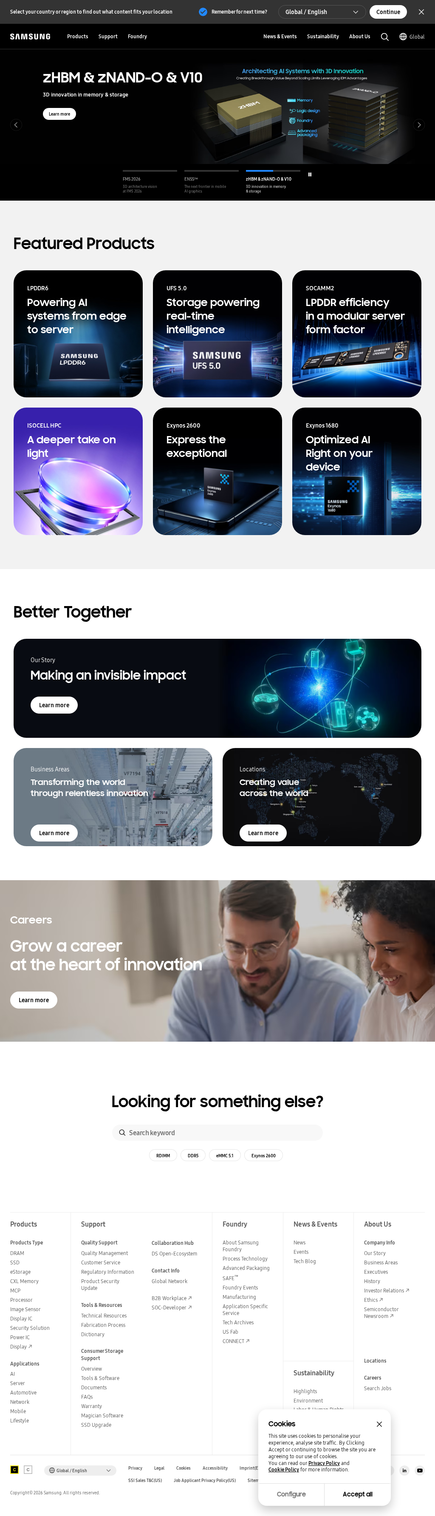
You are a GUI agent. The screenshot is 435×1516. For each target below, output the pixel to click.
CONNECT (233, 1341)
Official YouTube (420, 1470)
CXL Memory (24, 1281)
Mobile (18, 1411)
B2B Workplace (169, 1298)
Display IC (21, 1318)
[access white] (28, 1469)
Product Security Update (100, 1285)
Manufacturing (239, 1297)
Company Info (379, 1242)
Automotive (23, 1392)
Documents (94, 1387)
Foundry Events (240, 1287)
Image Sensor (25, 1309)
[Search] (122, 1132)
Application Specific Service (245, 1310)
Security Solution (30, 1328)
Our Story (375, 1253)
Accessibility (215, 1468)
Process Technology (245, 1258)
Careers (372, 1377)
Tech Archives (238, 1322)
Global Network (169, 1281)
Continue (388, 12)
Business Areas (381, 1262)
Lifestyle (19, 1420)
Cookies (183, 1468)
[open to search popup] (385, 37)
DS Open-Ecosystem (174, 1253)
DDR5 (193, 1156)
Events (301, 1251)
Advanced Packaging (246, 1268)
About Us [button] (359, 36)
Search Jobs (377, 1388)
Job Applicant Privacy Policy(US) (205, 1480)
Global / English (306, 12)
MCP (15, 1290)
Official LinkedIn (404, 1470)
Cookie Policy (283, 1469)
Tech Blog (305, 1261)
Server (17, 1383)
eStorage (20, 1271)
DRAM (17, 1253)
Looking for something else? (218, 1102)
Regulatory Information (107, 1271)
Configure (291, 1494)
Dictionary (93, 1334)
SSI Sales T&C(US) (145, 1480)
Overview (91, 1368)
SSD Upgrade (96, 1424)
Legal (159, 1468)
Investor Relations (384, 1290)
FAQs (87, 1396)
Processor (21, 1299)
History (372, 1281)
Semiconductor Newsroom (381, 1313)
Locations (375, 1360)
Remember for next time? (239, 11)
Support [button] (108, 36)
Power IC (20, 1337)
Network (19, 1401)
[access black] (14, 1469)
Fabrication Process (103, 1325)
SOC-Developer (169, 1307)
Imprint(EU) (251, 1468)
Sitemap (256, 1480)
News (299, 1242)
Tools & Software (100, 1378)
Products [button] (77, 36)
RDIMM (163, 1156)
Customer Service (100, 1262)
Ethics (371, 1299)
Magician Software (102, 1415)
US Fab (230, 1331)
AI (12, 1373)
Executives (376, 1271)
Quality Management (104, 1253)
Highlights (305, 1391)
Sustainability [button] (323, 36)
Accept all (358, 1494)
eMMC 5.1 (225, 1156)
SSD (15, 1262)
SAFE (230, 1278)
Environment (308, 1400)
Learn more (59, 114)
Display (18, 1346)
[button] (150, 181)
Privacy (135, 1468)
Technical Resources (104, 1315)
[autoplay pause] (309, 174)
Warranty (91, 1406)
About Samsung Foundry (241, 1246)
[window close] (379, 1424)
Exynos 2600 (263, 1156)
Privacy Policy (324, 1463)
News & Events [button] (280, 36)
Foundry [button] (137, 36)
